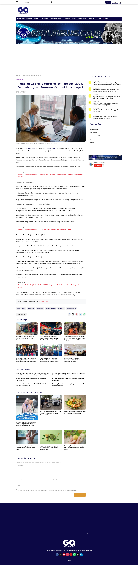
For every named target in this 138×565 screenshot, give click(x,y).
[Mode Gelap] (120, 2)
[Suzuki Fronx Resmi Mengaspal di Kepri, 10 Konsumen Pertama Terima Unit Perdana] (51, 402)
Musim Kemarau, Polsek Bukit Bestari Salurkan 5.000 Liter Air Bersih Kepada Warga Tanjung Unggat (49, 359)
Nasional (29, 18)
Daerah (36, 18)
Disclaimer (82, 550)
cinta (18, 308)
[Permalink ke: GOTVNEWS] (17, 92)
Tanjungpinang (30, 148)
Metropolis (45, 18)
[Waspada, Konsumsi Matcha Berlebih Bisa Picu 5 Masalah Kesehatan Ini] (51, 437)
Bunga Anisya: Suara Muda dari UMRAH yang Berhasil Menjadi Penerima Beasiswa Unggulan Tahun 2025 (32, 374)
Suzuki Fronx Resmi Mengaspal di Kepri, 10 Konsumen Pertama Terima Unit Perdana (68, 374)
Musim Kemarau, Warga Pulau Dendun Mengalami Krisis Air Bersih (105, 117)
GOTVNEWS (23, 91)
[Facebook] (57, 554)
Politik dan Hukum (55, 18)
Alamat (89, 550)
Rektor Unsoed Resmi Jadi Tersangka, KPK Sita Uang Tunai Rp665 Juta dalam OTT (106, 90)
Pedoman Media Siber (70, 550)
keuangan (40, 308)
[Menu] (17, 2)
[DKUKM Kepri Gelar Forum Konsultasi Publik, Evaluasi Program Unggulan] (75, 350)
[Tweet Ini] (73, 314)
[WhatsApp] (74, 554)
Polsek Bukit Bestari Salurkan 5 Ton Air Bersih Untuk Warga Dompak (25, 338)
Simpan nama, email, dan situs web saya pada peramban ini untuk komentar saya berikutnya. (47, 490)
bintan (92, 142)
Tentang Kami (51, 550)
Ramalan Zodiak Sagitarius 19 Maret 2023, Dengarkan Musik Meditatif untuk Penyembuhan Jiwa (50, 286)
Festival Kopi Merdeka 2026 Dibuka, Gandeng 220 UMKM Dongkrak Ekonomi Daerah (49, 338)
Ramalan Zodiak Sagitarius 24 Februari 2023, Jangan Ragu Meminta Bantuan (45, 229)
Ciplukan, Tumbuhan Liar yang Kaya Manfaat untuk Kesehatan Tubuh (68, 384)
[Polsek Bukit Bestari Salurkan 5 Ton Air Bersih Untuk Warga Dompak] (27, 328)
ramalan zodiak (50, 148)
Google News (43, 301)
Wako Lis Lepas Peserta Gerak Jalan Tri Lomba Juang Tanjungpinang (105, 104)
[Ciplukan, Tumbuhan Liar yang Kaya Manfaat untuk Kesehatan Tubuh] (75, 437)
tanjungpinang (71, 308)
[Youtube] (70, 554)
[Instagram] (67, 554)
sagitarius (61, 308)
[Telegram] (81, 554)
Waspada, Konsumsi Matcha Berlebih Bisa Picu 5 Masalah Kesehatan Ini (31, 384)
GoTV (115, 2)
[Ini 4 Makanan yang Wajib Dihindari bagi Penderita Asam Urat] (27, 437)
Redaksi (59, 550)
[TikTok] (77, 554)
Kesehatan (31, 308)
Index (108, 2)
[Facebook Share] (69, 314)
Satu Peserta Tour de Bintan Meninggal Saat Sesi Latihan (106, 110)
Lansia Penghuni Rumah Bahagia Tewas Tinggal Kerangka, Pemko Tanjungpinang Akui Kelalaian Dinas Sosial (74, 338)
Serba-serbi (82, 18)
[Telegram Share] (80, 314)
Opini (99, 18)
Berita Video (21, 18)
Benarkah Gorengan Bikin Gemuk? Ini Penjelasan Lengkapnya (31, 379)
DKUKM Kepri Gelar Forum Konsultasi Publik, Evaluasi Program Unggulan (72, 359)
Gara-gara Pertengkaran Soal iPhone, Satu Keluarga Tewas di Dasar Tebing (106, 97)
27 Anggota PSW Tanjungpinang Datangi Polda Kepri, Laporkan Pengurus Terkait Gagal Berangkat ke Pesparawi (27, 359)
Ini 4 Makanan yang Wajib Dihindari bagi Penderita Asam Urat (68, 379)
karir (23, 308)
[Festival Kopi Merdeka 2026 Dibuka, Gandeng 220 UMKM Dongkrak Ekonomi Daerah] (51, 328)
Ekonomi (67, 18)
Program (92, 18)
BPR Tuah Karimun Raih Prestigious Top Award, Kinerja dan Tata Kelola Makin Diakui (107, 84)
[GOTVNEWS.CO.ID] (23, 10)
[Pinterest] (64, 554)
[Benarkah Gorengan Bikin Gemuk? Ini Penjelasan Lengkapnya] (75, 402)
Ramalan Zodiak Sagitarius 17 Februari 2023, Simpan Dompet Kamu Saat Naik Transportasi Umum (50, 176)
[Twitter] (60, 554)
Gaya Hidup (19, 79)
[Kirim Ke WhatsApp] (84, 314)
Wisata (74, 18)
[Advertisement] (69, 58)
